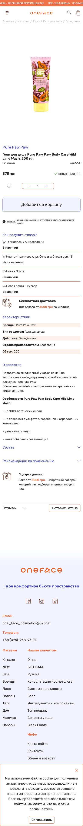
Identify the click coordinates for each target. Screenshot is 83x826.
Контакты (35, 751)
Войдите (11, 221)
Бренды (9, 681)
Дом (6, 710)
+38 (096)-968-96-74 (20, 640)
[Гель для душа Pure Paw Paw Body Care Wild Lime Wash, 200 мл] (41, 86)
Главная (8, 21)
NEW (6, 667)
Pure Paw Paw (15, 147)
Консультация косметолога (50, 681)
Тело (36, 21)
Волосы (9, 696)
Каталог (23, 21)
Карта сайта (37, 744)
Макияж (9, 718)
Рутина (33, 674)
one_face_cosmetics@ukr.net (27, 623)
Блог (31, 696)
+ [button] (46, 186)
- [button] (29, 186)
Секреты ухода (39, 718)
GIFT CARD (35, 667)
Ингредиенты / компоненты (50, 703)
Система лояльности (44, 689)
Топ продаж (37, 710)
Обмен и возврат (41, 758)
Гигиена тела (52, 21)
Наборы (9, 725)
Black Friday (37, 725)
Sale (6, 674)
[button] (69, 13)
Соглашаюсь (41, 820)
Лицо (7, 689)
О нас (32, 660)
